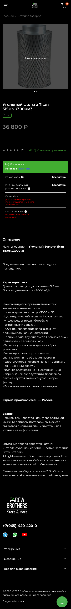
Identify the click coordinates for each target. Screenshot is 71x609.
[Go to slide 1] (34, 91)
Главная (8, 16)
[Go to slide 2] (36, 91)
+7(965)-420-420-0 (20, 526)
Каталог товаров (29, 16)
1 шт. (7, 115)
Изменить (24, 168)
